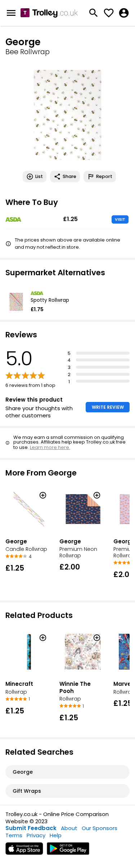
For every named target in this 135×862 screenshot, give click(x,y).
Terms (13, 835)
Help (56, 835)
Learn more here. (50, 447)
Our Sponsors (99, 828)
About (69, 828)
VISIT (120, 219)
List (39, 176)
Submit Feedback (31, 828)
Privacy (36, 835)
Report (104, 176)
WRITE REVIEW (108, 407)
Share (69, 176)
